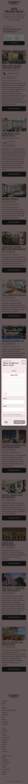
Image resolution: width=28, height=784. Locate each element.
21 (16, 388)
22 (19, 388)
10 (5, 385)
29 (19, 390)
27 (14, 390)
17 (5, 388)
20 (14, 388)
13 (13, 385)
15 (19, 385)
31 (5, 393)
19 (11, 388)
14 (16, 385)
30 (22, 390)
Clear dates (6, 422)
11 (8, 385)
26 (11, 390)
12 (11, 385)
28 (17, 390)
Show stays (19, 422)
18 (8, 388)
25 (8, 390)
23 (22, 388)
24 (5, 390)
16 (22, 385)
